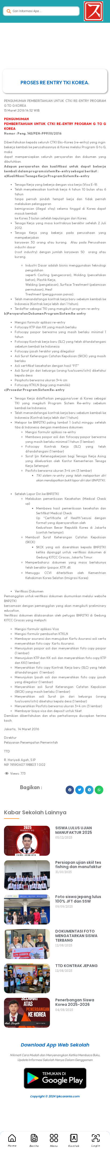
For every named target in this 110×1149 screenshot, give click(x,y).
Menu (54, 1146)
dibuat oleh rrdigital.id (11, 795)
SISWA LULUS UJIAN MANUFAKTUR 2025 (73, 830)
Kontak (74, 1146)
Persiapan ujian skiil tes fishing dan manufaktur (78, 865)
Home (12, 1145)
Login (95, 1145)
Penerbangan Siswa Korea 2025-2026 (74, 1002)
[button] (70, 790)
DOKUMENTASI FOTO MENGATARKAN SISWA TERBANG (76, 936)
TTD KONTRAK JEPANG (76, 965)
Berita (34, 1146)
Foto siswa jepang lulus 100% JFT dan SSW (78, 899)
